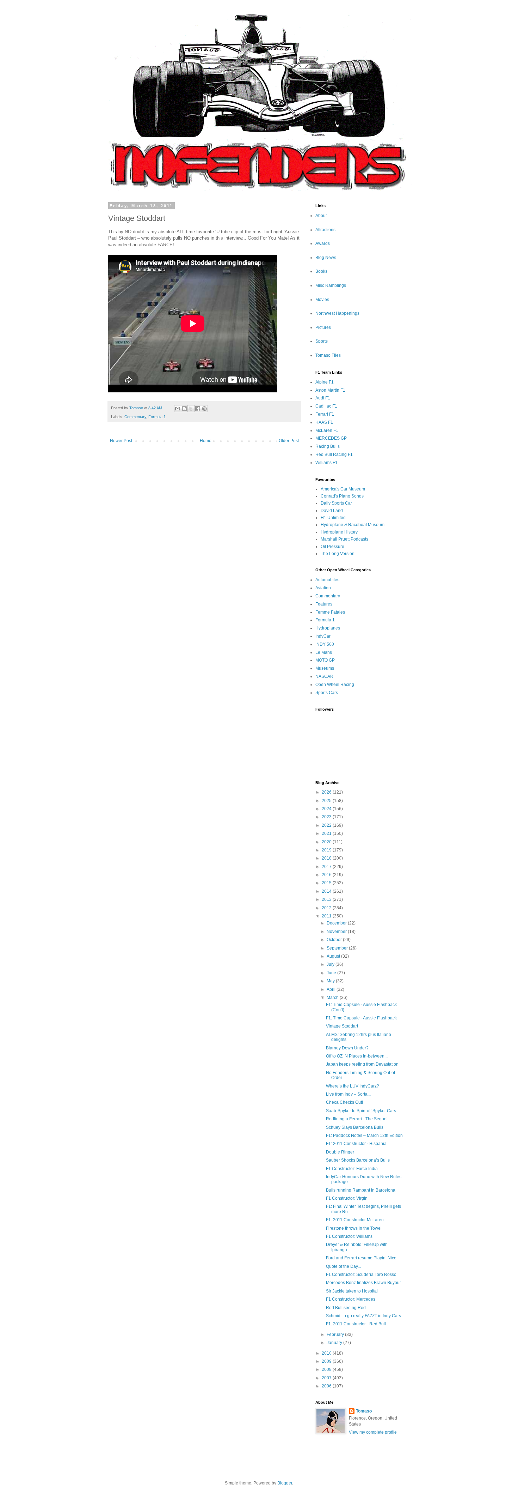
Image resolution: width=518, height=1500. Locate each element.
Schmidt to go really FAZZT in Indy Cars (363, 1315)
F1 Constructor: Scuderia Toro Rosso (361, 1274)
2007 (327, 1377)
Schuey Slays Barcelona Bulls (354, 1127)
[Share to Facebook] (197, 408)
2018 (327, 858)
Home (205, 440)
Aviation (323, 587)
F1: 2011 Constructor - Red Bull (356, 1323)
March (333, 997)
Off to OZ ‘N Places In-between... (357, 1056)
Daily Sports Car (336, 503)
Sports (321, 341)
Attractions (325, 229)
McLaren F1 (326, 430)
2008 (327, 1369)
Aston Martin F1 (330, 390)
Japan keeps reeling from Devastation (362, 1064)
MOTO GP (325, 660)
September (338, 948)
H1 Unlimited (333, 517)
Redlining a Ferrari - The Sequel (357, 1118)
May (331, 980)
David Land (332, 510)
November (337, 931)
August (334, 956)
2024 (327, 808)
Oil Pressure (332, 546)
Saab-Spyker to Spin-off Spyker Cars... (362, 1110)
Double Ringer (340, 1152)
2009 (327, 1361)
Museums (324, 668)
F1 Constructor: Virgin (347, 1198)
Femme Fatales (330, 612)
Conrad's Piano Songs (342, 496)
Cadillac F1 (326, 406)
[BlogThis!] (184, 408)
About (321, 215)
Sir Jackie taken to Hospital (352, 1291)
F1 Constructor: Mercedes (350, 1299)
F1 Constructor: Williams (349, 1236)
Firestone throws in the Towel (354, 1228)
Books (321, 271)
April (332, 989)
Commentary (135, 417)
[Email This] (177, 408)
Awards (322, 243)
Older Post (289, 440)
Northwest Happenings (337, 313)
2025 (327, 800)
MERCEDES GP (331, 438)
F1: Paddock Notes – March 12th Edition (364, 1135)
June (332, 972)
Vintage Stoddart (342, 1026)
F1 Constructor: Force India (352, 1168)
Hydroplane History (339, 532)
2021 (327, 833)
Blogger (284, 1483)
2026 (327, 792)
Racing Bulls (327, 446)
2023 (327, 816)
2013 (327, 899)
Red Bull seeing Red (346, 1307)
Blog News (325, 257)
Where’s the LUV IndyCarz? (352, 1086)
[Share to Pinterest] (204, 408)
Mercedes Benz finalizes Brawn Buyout (363, 1282)
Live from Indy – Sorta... (348, 1094)
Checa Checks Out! (344, 1102)
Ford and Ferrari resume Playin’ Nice (361, 1257)
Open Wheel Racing (334, 684)
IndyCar (323, 636)
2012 (327, 907)
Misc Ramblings (330, 285)
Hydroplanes (327, 628)
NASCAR (324, 676)
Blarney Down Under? (347, 1048)
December (337, 923)
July (331, 964)
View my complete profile (373, 1432)
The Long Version (337, 553)
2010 (327, 1353)
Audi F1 (322, 398)
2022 (327, 825)
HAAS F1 (324, 422)
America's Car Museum (343, 489)
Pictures (323, 327)
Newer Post (121, 440)
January (335, 1342)
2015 (327, 882)
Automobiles (327, 579)
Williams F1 (326, 462)
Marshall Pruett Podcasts (344, 539)
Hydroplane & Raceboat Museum (352, 524)
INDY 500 (324, 644)
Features (323, 604)
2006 (327, 1386)
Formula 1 (157, 417)
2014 (327, 891)
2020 (327, 841)
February (336, 1334)
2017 (327, 866)
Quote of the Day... (343, 1266)
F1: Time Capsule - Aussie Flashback (361, 1018)
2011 (327, 916)
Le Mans (323, 652)
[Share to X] (191, 408)
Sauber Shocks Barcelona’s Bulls (358, 1160)
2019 (327, 850)
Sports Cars (326, 692)
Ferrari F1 (324, 414)
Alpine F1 (324, 382)
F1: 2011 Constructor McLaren (355, 1219)
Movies (322, 299)
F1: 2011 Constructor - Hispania (356, 1143)
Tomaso (364, 1411)
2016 (327, 874)
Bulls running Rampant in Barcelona (360, 1190)
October (335, 939)
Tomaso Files (328, 355)
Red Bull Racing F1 (334, 454)
